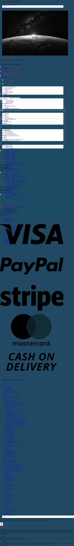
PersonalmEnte (7, 129)
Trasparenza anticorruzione (10, 119)
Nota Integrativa (10, 169)
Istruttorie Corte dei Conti (12, 158)
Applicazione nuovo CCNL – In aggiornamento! (13, 139)
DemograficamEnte (8, 476)
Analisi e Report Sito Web (9, 478)
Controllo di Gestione (8, 118)
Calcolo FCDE (9, 171)
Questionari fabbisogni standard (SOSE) (15, 195)
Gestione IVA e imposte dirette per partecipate (13, 466)
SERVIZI (3, 384)
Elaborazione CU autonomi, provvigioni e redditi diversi (15, 207)
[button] (8, 8)
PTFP (5, 138)
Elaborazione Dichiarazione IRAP (11, 209)
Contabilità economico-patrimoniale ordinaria (16, 181)
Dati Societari (6, 380)
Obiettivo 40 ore (7, 486)
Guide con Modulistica (11, 106)
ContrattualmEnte (8, 475)
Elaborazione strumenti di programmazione (15, 164)
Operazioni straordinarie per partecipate (12, 469)
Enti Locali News (10, 100)
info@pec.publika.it (5, 170)
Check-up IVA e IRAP (8, 212)
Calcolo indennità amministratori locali (12, 140)
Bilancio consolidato (8, 436)
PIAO (5, 137)
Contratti (6, 512)
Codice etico (12, 380)
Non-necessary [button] (3, 540)
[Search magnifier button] (1, 99)
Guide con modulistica (11, 500)
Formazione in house (8, 488)
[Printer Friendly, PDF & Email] (3, 94)
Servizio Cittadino (7, 121)
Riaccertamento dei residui (12, 175)
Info (4, 521)
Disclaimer (18, 380)
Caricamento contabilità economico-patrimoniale (16, 423)
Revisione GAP (9, 444)
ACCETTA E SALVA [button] (3, 545)
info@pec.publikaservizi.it (6, 192)
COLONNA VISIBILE (8, 145)
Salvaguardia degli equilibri (12, 152)
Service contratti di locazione (10, 460)
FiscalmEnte (6, 448)
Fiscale (5, 115)
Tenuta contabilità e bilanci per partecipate (13, 467)
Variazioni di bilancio (8, 430)
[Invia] (4, 7)
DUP (7, 409)
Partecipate (4, 463)
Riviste (5, 99)
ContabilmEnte (10, 146)
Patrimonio (6, 116)
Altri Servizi (4, 472)
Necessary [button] (2, 534)
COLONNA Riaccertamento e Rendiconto (12, 173)
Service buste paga (8, 387)
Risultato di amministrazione (12, 177)
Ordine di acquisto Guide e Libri (13, 108)
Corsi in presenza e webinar (10, 484)
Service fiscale (7, 449)
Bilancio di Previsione (11, 166)
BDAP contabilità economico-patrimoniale (15, 184)
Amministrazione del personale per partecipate (13, 465)
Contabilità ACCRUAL (11, 183)
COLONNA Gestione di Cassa (10, 188)
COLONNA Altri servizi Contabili (10, 193)
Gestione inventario (8, 462)
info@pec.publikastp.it (6, 215)
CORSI (3, 482)
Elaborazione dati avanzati (12, 163)
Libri (5, 104)
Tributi (5, 122)
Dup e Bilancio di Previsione (12, 150)
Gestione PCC (9, 443)
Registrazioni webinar (8, 485)
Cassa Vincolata (10, 191)
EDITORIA (6, 96)
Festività (1, 95)
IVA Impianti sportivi (8, 450)
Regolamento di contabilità (12, 198)
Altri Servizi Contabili (8, 440)
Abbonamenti (9, 103)
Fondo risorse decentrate (9, 133)
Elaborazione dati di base (12, 162)
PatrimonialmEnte (8, 218)
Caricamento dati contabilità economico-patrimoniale (17, 182)
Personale (6, 113)
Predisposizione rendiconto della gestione (15, 176)
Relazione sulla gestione (11, 185)
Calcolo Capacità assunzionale (10, 134)
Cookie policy (23, 380)
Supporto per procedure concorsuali (11, 135)
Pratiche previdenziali (8, 132)
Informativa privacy (31, 380)
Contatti (1, 380)
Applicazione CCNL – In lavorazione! (11, 396)
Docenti (5, 491)
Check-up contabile (8, 437)
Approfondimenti (7, 124)
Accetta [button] (1, 521)
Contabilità (6, 114)
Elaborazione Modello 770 (9, 454)
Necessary (3, 535)
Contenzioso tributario (9, 480)
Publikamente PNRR (8, 473)
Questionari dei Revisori (11, 194)
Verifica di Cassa (10, 434)
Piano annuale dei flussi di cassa (13, 189)
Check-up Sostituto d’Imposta (10, 456)
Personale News (10, 102)
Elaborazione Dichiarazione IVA (10, 451)
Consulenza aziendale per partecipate (12, 468)
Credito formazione (8, 92)
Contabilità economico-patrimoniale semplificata (16, 179)
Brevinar (6, 487)
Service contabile (10, 147)
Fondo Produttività (8, 390)
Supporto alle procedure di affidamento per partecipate (15, 470)
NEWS (5, 110)
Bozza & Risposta (10, 101)
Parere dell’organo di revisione (13, 172)
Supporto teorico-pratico (12, 149)
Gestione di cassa (7, 431)
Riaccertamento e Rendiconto (12, 151)
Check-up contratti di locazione (10, 461)
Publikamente (7, 474)
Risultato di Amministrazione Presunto (14, 170)
